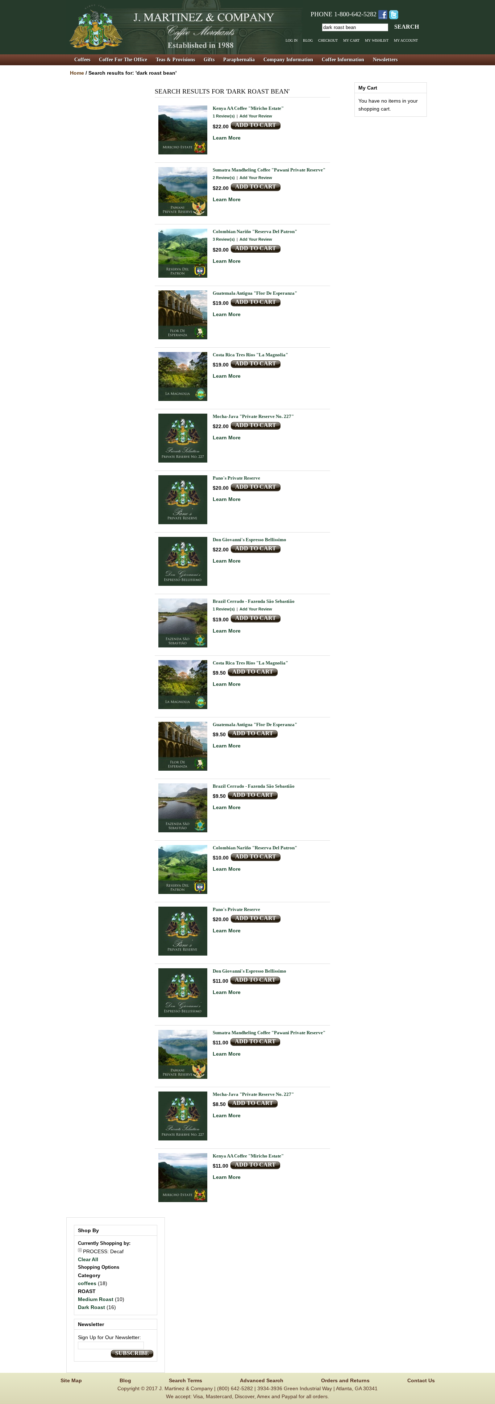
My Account (406, 40)
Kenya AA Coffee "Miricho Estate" (248, 108)
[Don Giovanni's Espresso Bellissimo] (182, 561)
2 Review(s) (224, 177)
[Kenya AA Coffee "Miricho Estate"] (182, 129)
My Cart (351, 40)
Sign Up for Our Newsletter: (109, 1337)
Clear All (88, 1259)
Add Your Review (256, 116)
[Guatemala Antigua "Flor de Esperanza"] (182, 314)
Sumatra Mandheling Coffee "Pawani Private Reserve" (269, 170)
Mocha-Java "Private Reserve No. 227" (253, 416)
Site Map (71, 1380)
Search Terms (185, 1380)
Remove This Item (80, 1250)
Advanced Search (261, 1380)
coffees (87, 1283)
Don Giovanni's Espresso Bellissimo (249, 539)
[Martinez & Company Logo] (184, 27)
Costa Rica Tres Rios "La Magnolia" (250, 354)
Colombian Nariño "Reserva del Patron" (255, 231)
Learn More (227, 138)
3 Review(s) (224, 239)
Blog (308, 40)
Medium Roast (95, 1299)
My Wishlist (376, 40)
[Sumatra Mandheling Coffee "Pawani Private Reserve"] (182, 191)
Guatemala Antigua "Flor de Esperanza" (255, 293)
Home (77, 73)
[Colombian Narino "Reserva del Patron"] (182, 253)
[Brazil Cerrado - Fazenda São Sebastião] (182, 623)
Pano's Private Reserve (236, 478)
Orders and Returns (345, 1380)
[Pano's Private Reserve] (182, 499)
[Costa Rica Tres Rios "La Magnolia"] (182, 376)
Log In (292, 40)
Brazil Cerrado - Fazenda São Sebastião (254, 601)
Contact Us (421, 1380)
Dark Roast (91, 1307)
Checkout (328, 40)
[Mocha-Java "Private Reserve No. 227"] (182, 438)
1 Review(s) (224, 116)
